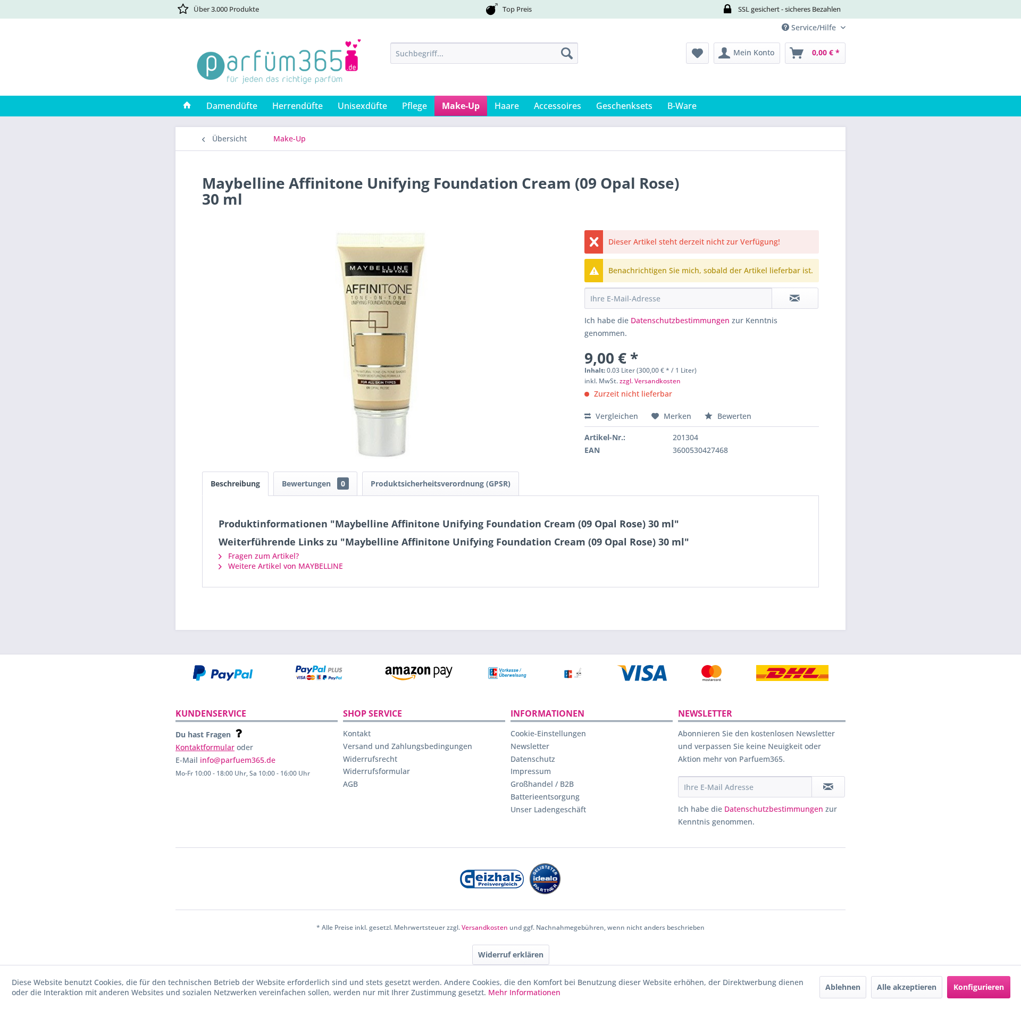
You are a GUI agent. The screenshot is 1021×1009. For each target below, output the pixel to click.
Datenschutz (532, 759)
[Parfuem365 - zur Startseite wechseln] (278, 66)
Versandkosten (485, 927)
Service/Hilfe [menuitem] (813, 27)
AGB (350, 784)
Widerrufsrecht (370, 759)
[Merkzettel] (697, 53)
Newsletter (529, 746)
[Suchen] (567, 53)
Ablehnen (842, 987)
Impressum (530, 771)
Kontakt (357, 733)
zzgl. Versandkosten (650, 380)
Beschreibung (235, 483)
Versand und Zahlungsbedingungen (407, 746)
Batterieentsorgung (545, 797)
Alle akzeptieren (906, 987)
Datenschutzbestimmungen (680, 320)
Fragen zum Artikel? (262, 556)
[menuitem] (484, 53)
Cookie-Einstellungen (548, 733)
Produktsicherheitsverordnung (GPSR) (440, 483)
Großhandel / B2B (542, 784)
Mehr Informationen (524, 992)
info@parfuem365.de (237, 760)
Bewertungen (313, 483)
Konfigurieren (978, 987)
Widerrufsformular (376, 771)
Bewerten (733, 416)
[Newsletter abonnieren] (828, 786)
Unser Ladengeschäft (548, 809)
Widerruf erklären (510, 954)
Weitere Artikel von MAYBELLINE (284, 566)
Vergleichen (615, 416)
